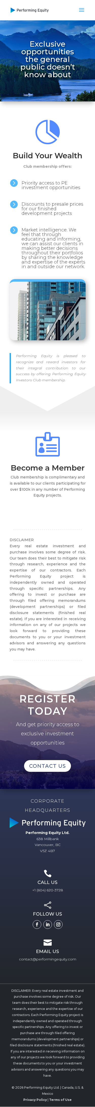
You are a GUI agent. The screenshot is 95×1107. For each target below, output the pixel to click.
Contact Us (47, 766)
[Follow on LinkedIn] (47, 924)
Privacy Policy (35, 1100)
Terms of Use (60, 1100)
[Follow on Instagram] (58, 924)
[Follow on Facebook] (37, 924)
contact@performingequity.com (47, 959)
